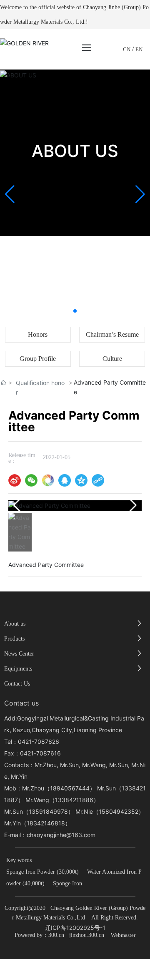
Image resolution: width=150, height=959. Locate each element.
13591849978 (48, 811)
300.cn (56, 935)
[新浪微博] (14, 480)
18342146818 (46, 823)
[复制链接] (98, 480)
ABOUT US (75, 151)
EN (138, 49)
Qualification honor (40, 387)
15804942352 (118, 811)
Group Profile (38, 358)
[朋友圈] (48, 480)
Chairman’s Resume (112, 334)
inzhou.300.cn (87, 935)
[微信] (31, 480)
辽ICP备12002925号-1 (75, 927)
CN (126, 49)
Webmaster (123, 935)
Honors (38, 334)
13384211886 (74, 799)
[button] (75, 311)
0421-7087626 (38, 741)
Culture (112, 358)
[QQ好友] (64, 480)
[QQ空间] (81, 480)
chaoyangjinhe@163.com (61, 834)
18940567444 (70, 788)
